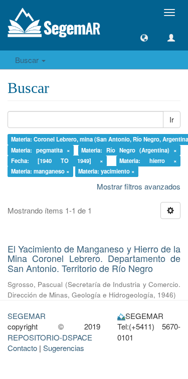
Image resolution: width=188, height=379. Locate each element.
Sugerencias (63, 347)
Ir (171, 119)
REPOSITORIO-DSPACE (50, 337)
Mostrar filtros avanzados (138, 186)
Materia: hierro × (148, 160)
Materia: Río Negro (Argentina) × (129, 150)
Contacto (22, 347)
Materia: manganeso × (40, 172)
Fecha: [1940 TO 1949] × (57, 160)
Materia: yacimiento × (106, 172)
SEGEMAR (27, 315)
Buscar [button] (28, 59)
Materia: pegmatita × (40, 150)
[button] (144, 37)
